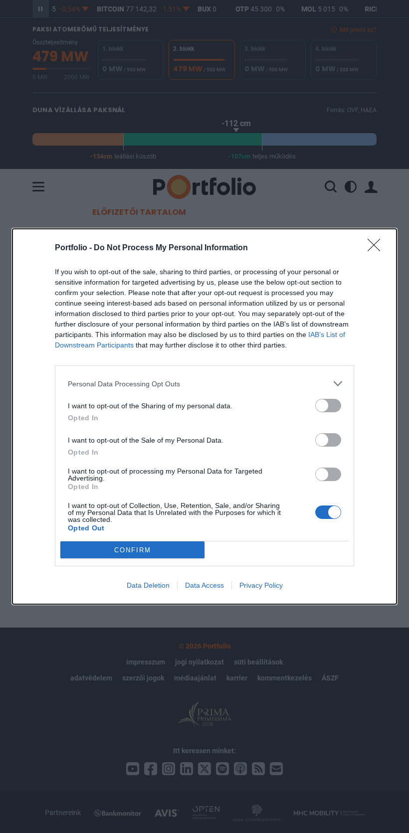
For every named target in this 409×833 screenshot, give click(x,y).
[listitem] (204, 383)
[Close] (377, 248)
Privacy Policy (261, 585)
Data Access (204, 585)
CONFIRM (132, 550)
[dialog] (204, 416)
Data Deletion (148, 585)
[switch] (328, 405)
